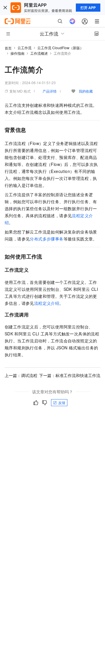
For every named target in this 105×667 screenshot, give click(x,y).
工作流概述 (39, 53)
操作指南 (17, 53)
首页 (8, 47)
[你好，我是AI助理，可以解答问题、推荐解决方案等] (72, 21)
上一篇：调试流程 (21, 375)
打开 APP (88, 7)
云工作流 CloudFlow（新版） (60, 47)
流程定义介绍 (46, 303)
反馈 (61, 402)
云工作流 (25, 47)
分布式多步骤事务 (46, 239)
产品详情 (50, 91)
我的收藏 (86, 91)
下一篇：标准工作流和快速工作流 (69, 375)
